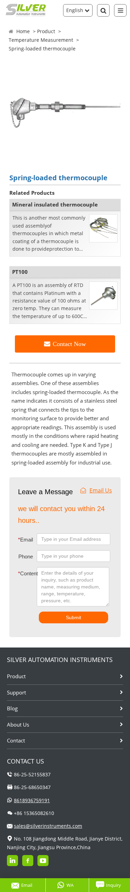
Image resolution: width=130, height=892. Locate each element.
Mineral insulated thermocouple (55, 204)
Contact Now (69, 344)
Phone (25, 556)
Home (23, 31)
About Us (18, 724)
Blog (12, 708)
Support (16, 692)
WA (70, 885)
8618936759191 (32, 800)
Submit (73, 617)
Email (25, 540)
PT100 (20, 271)
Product (46, 31)
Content (22, 573)
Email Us (100, 490)
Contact (16, 740)
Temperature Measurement (41, 40)
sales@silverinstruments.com (48, 826)
